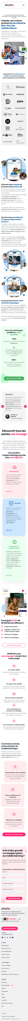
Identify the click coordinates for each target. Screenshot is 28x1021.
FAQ (2, 1006)
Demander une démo (9, 928)
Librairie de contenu (7, 1003)
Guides (3, 997)
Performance (5, 968)
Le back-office (5, 954)
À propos (4, 982)
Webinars (4, 1000)
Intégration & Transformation (9, 974)
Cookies (4, 1013)
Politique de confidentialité (8, 1016)
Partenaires (4, 991)
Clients (3, 988)
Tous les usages (5, 965)
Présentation (5, 945)
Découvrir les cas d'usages (14, 378)
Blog (2, 994)
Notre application (6, 951)
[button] (23, 5)
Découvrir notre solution (14, 645)
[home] (9, 5)
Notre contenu (5, 957)
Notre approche (6, 948)
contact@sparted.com (7, 934)
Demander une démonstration (14, 834)
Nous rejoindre (5, 985)
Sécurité (3, 971)
